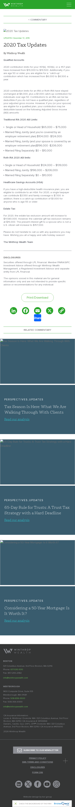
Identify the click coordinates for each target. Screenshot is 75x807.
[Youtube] (47, 784)
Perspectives (16, 399)
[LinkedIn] (13, 310)
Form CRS (37, 773)
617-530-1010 (16, 669)
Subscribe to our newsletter (41, 750)
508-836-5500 (17, 698)
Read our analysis (16, 419)
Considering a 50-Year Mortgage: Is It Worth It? (36, 610)
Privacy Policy (37, 758)
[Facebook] (25, 310)
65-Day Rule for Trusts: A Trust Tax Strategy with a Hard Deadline (37, 510)
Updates (36, 399)
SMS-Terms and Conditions (37, 762)
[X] (49, 310)
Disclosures (37, 767)
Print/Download (37, 297)
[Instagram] (56, 784)
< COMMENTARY (37, 19)
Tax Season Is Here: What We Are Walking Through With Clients (35, 409)
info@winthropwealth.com (15, 678)
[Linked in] (18, 784)
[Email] (37, 310)
